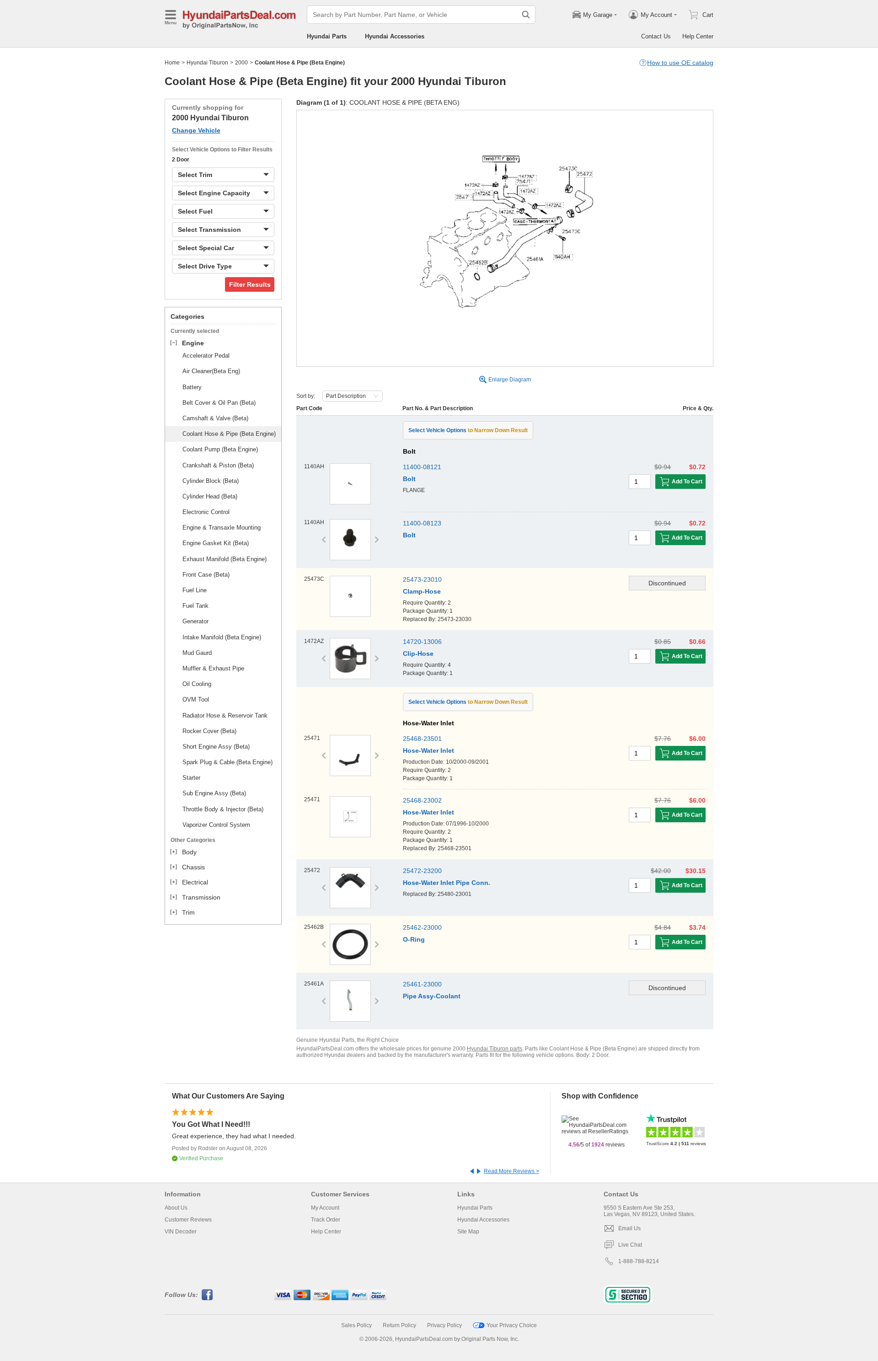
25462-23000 (422, 927)
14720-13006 (422, 641)
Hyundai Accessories (394, 36)
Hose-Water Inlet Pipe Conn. (446, 882)
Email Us (629, 1228)
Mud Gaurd (197, 652)
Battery (192, 387)
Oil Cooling (196, 683)
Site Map (468, 1231)
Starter (191, 777)
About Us (176, 1208)
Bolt (409, 478)
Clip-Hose (418, 653)
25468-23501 (422, 738)
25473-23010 (422, 579)
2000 (241, 62)
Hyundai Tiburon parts (494, 1048)
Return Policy (399, 1325)
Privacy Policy (444, 1325)
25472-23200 (422, 870)
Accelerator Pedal (206, 355)
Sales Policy (356, 1325)
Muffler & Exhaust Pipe (213, 668)
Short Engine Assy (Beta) (216, 746)
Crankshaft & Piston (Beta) (218, 465)
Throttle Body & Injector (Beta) (222, 809)
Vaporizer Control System (216, 824)
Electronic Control (206, 512)
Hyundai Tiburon (207, 62)
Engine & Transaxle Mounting (221, 527)
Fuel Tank (195, 605)
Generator (195, 621)
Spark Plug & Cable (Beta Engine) (227, 762)
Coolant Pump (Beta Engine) (220, 449)
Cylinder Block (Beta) (210, 480)
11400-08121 (422, 467)
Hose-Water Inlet (428, 750)
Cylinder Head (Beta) (209, 496)
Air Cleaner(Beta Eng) (211, 371)
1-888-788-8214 (638, 1261)
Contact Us (656, 36)
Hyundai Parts (327, 36)
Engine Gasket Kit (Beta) (215, 543)
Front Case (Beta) (206, 574)
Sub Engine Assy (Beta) (214, 793)
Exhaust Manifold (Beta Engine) (224, 559)
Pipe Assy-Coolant (431, 996)
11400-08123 (422, 523)
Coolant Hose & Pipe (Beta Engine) (229, 433)
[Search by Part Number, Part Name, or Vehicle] (525, 14)
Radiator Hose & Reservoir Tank (225, 715)
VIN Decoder (181, 1231)
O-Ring (414, 939)
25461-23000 (422, 984)
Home (172, 62)
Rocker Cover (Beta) (209, 731)
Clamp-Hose (422, 591)
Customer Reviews (188, 1219)
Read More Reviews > (511, 1171)
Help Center (697, 36)
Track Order (325, 1219)
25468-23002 (422, 800)
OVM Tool (195, 699)
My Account (325, 1208)
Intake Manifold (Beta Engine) (221, 637)
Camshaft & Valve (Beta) (215, 418)
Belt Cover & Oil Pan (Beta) (219, 402)
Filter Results (250, 284)
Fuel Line (194, 590)
